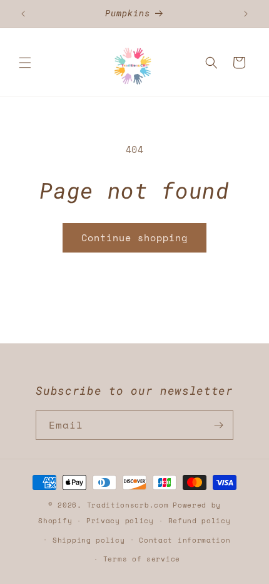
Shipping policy (89, 540)
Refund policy (199, 521)
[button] (25, 62)
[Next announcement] (246, 14)
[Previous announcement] (23, 14)
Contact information (184, 540)
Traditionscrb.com (128, 505)
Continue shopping (134, 237)
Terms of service (141, 559)
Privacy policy (120, 521)
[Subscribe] (219, 425)
